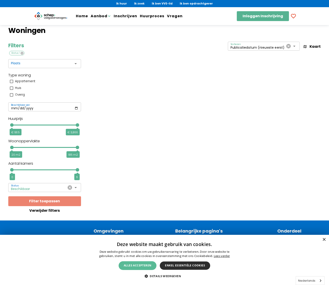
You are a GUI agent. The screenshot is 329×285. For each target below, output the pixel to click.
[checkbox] (44, 81)
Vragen (175, 16)
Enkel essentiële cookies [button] (185, 265)
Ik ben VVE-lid (162, 3)
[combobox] (41, 65)
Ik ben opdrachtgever (196, 3)
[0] (12, 170)
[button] (164, 276)
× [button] (324, 239)
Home (82, 16)
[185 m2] (77, 147)
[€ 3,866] (77, 125)
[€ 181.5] (12, 125)
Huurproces (152, 16)
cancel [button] (22, 53)
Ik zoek (139, 3)
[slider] (44, 125)
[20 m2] (12, 147)
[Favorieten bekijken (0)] (293, 16)
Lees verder (222, 256)
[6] (77, 170)
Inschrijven (125, 16)
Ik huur (121, 3)
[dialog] (164, 260)
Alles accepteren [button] (137, 265)
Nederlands (306, 281)
